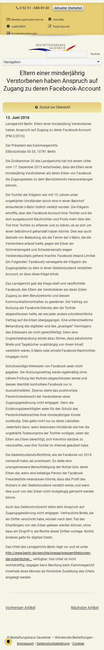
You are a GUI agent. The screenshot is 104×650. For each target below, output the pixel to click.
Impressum (25, 644)
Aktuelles (58, 19)
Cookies (78, 644)
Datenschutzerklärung (53, 644)
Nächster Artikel (84, 607)
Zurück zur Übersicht (54, 107)
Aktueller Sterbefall (68, 8)
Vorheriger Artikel (20, 607)
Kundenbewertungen (24, 33)
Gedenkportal (61, 26)
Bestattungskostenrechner (27, 19)
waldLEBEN (18, 26)
